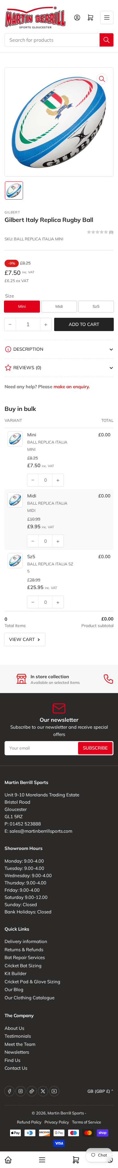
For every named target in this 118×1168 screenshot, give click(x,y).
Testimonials (18, 1036)
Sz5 (96, 306)
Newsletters (17, 1052)
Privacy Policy (56, 1122)
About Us (14, 1028)
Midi (59, 306)
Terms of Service (86, 1122)
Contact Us (16, 1068)
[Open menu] (106, 17)
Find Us (12, 1060)
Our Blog (14, 989)
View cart (22, 639)
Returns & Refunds (24, 949)
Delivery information (26, 941)
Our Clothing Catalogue (29, 997)
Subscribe (95, 748)
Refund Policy (29, 1122)
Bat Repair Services (25, 957)
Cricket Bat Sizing (23, 965)
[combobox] (59, 40)
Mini (22, 306)
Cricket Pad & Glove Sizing (32, 981)
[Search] (106, 40)
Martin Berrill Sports (66, 1113)
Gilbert (12, 212)
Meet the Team (20, 1044)
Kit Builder (15, 973)
